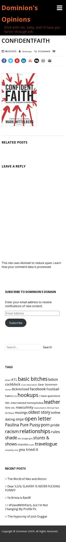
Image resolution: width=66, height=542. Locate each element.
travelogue (46, 444)
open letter (37, 418)
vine (16, 450)
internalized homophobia (27, 403)
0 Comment (44, 51)
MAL (13, 408)
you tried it (28, 449)
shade (11, 438)
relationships (35, 431)
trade (31, 445)
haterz (9, 396)
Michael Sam (53, 408)
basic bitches (33, 378)
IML (7, 403)
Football (52, 389)
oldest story (39, 412)
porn (45, 425)
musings (21, 412)
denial (8, 389)
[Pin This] (17, 60)
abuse (8, 380)
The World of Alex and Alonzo (26, 479)
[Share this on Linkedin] (23, 60)
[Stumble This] (30, 60)
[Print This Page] (49, 60)
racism (12, 431)
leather (52, 401)
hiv (15, 396)
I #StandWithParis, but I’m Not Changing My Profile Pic (26, 507)
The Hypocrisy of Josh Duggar (27, 516)
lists (7, 407)
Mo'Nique (9, 413)
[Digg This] (36, 60)
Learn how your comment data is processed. (31, 265)
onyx (20, 419)
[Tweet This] (10, 60)
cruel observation (29, 385)
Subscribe (15, 323)
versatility (9, 450)
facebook (38, 388)
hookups (28, 394)
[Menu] (59, 7)
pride (55, 424)
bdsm (53, 379)
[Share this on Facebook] (4, 60)
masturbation (40, 408)
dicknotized (20, 389)
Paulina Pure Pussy (22, 425)
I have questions (49, 396)
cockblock (12, 384)
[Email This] (43, 60)
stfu (19, 438)
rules (55, 431)
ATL (14, 379)
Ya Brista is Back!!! (19, 498)
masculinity (24, 407)
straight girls (27, 438)
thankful (23, 444)
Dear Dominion (47, 384)
